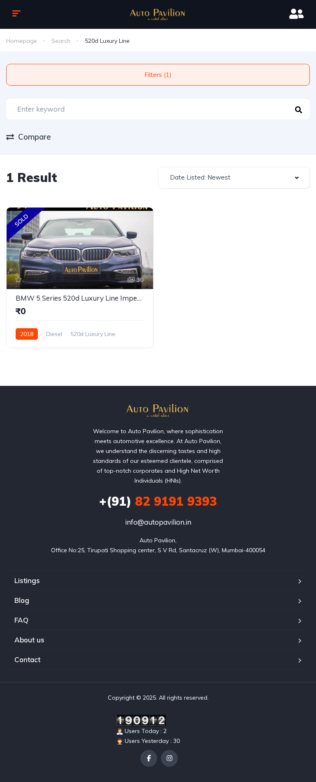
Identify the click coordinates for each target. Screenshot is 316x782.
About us (29, 639)
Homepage (21, 40)
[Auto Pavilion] (158, 14)
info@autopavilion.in (158, 522)
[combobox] (234, 178)
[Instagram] (169, 758)
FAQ (21, 620)
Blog (21, 600)
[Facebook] (148, 758)
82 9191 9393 (158, 501)
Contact (27, 659)
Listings (27, 580)
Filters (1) (158, 75)
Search (60, 40)
